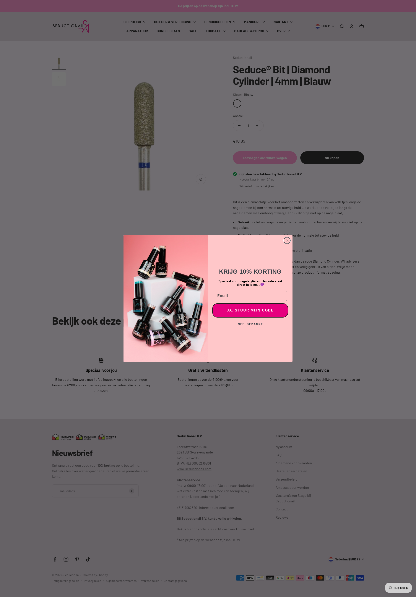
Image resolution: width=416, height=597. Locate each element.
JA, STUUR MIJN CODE (250, 310)
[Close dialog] (287, 240)
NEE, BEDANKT (250, 324)
